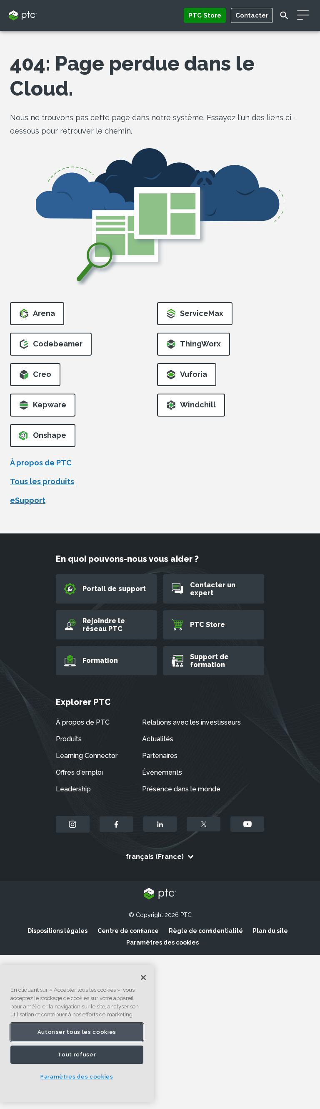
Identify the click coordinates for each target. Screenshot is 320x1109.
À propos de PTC (41, 462)
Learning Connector (87, 756)
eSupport (27, 500)
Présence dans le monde (181, 789)
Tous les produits (42, 481)
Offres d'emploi (79, 772)
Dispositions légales (58, 930)
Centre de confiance (128, 930)
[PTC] (160, 894)
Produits (69, 739)
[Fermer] (143, 977)
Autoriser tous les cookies (77, 1032)
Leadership (73, 789)
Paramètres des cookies (162, 942)
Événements (162, 772)
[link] (37, 316)
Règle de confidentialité (206, 930)
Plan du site (270, 930)
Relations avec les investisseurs (191, 722)
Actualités (157, 739)
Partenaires (160, 756)
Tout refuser (77, 1054)
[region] (77, 1033)
